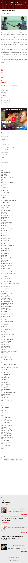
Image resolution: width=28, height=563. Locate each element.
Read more (24, 514)
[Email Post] (4, 456)
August (3, 80)
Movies (12, 459)
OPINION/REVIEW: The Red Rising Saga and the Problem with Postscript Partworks (12, 538)
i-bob (17, 560)
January (3, 69)
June (2, 77)
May (2, 75)
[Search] (26, 3)
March (2, 72)
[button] (26, 11)
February (3, 70)
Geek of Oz (14, 2)
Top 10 (20, 459)
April (2, 74)
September (3, 82)
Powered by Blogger (14, 557)
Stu (17, 459)
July (2, 79)
